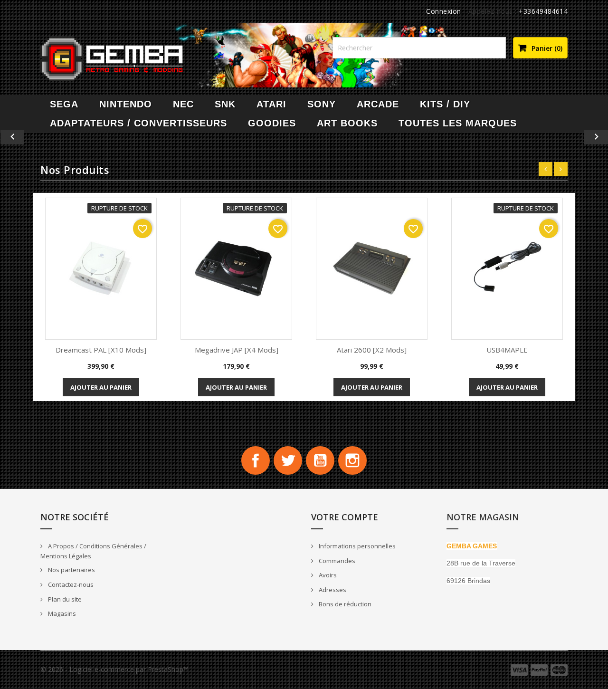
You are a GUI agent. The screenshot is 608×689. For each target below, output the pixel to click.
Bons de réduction (344, 604)
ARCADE (378, 104)
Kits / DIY (445, 104)
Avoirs (327, 575)
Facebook (255, 460)
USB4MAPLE (507, 349)
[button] (45, 137)
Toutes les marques (458, 123)
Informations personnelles (356, 546)
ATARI (271, 104)
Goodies (272, 123)
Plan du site (64, 599)
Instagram (352, 460)
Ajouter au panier (101, 387)
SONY (321, 104)
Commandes (336, 560)
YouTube (320, 460)
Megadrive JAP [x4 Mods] (236, 349)
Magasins (61, 613)
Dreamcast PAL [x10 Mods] (101, 349)
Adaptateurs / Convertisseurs (138, 123)
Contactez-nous (70, 584)
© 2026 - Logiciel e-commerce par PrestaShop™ (114, 669)
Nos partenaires (71, 569)
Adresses (331, 589)
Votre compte (344, 517)
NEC (183, 104)
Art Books (347, 123)
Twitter (288, 460)
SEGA (64, 104)
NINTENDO (125, 104)
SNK (225, 104)
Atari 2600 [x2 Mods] (372, 349)
